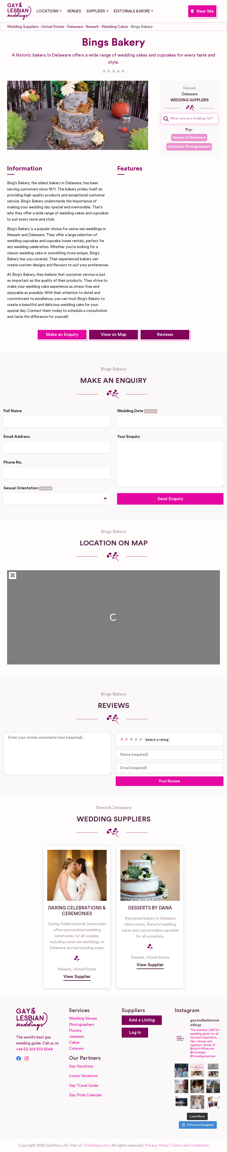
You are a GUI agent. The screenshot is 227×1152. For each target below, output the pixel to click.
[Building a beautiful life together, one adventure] (213, 1086)
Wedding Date (137, 411)
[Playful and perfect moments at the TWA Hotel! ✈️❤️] (213, 1070)
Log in (135, 1033)
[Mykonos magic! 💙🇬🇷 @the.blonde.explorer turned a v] (181, 1086)
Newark (202, 11)
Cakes (74, 1042)
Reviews (165, 335)
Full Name (13, 411)
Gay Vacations (81, 1066)
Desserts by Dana (150, 908)
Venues (74, 11)
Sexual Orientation (27, 488)
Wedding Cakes (115, 27)
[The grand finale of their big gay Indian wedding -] (181, 1102)
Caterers (76, 1048)
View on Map (113, 335)
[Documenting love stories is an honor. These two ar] (181, 1070)
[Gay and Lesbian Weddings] (19, 10)
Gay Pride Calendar (85, 1095)
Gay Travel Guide (83, 1085)
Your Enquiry (128, 437)
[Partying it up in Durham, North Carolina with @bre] (197, 1102)
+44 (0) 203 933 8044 (34, 1049)
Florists (75, 1030)
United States (52, 27)
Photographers (81, 1025)
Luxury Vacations (83, 1076)
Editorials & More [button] (132, 11)
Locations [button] (48, 11)
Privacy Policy (157, 1145)
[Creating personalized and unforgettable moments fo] (197, 1086)
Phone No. (13, 462)
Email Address (17, 437)
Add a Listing (142, 1020)
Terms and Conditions (190, 1145)
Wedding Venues (83, 1018)
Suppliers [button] (95, 11)
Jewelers (76, 1036)
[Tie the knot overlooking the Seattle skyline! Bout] (213, 1102)
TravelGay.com (96, 1145)
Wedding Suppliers (23, 27)
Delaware (75, 27)
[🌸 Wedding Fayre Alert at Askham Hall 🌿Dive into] (197, 1070)
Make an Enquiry (62, 335)
